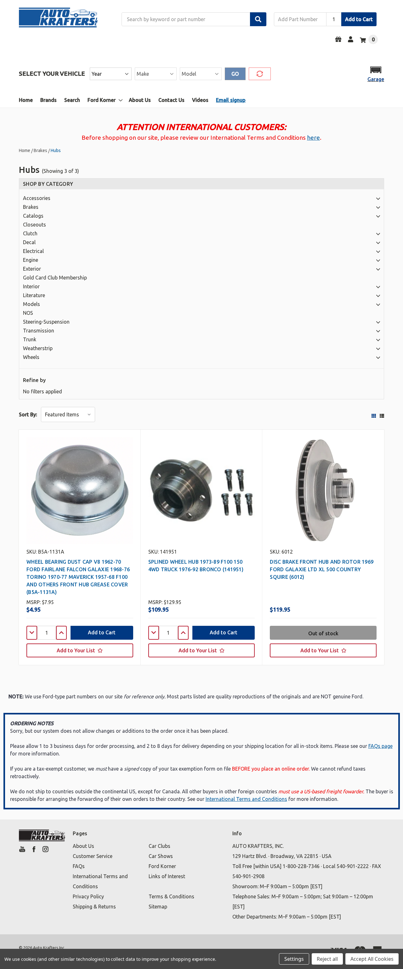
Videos (200, 100)
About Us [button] (83, 846)
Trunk (29, 339)
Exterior (32, 269)
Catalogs (33, 216)
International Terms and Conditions (246, 799)
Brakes (30, 207)
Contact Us (171, 100)
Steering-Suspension (46, 322)
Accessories (36, 198)
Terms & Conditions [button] (171, 896)
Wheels (31, 357)
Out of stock (323, 633)
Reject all (327, 958)
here (313, 137)
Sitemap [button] (158, 906)
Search (72, 100)
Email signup (231, 100)
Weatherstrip (38, 348)
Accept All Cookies (372, 958)
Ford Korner (102, 100)
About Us (140, 100)
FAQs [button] (79, 866)
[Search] (258, 19)
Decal (29, 242)
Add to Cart (359, 19)
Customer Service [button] (92, 856)
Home (26, 100)
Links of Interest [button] (167, 876)
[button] (375, 73)
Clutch (30, 233)
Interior (31, 286)
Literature (34, 295)
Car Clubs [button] (159, 846)
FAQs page (380, 746)
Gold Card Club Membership (55, 277)
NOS (28, 313)
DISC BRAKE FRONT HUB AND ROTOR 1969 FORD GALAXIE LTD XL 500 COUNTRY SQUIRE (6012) (321, 569)
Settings (294, 958)
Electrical (33, 251)
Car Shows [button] (161, 856)
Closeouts (34, 224)
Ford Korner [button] (162, 866)
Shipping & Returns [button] (94, 906)
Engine (30, 260)
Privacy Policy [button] (88, 896)
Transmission (38, 330)
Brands (48, 100)
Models (31, 304)
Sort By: (28, 414)
